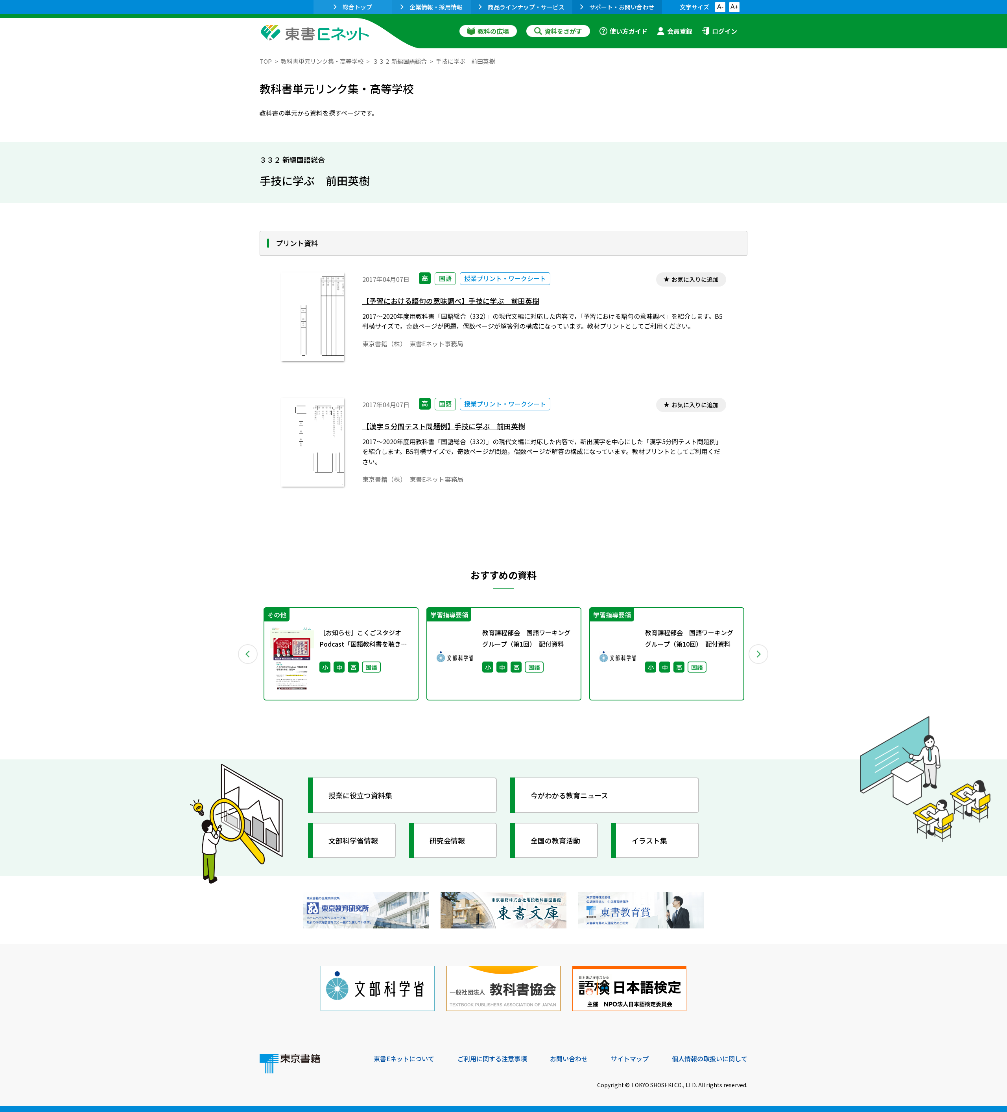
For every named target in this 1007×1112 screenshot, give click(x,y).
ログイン (724, 31)
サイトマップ (630, 1058)
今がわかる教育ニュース (569, 795)
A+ (734, 7)
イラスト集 (649, 840)
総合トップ (357, 7)
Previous (248, 654)
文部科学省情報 (353, 840)
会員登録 (679, 31)
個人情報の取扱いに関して (709, 1058)
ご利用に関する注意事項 (492, 1058)
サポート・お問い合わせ (621, 7)
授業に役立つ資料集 (360, 795)
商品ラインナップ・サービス (526, 7)
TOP (266, 61)
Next (759, 654)
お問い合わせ (569, 1058)
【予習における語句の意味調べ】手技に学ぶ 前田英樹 (450, 301)
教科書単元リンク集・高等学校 (322, 61)
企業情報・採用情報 (436, 7)
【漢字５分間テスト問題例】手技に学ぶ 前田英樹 (443, 426)
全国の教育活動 (555, 840)
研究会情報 (447, 840)
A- (720, 7)
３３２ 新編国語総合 (400, 61)
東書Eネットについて (404, 1058)
